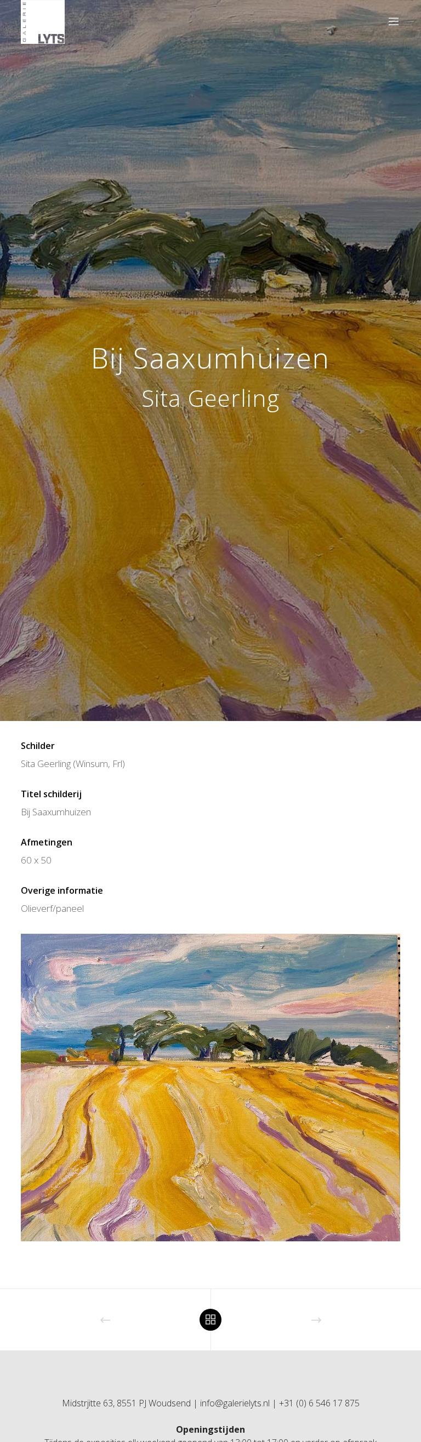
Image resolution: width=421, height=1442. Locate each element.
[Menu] (389, 22)
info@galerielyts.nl (235, 1403)
